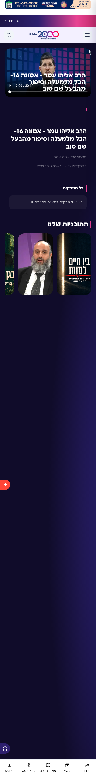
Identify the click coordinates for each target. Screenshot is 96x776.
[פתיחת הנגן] (5, 748)
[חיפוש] (9, 35)
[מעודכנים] (5, 610)
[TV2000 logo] (48, 35)
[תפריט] (87, 35)
